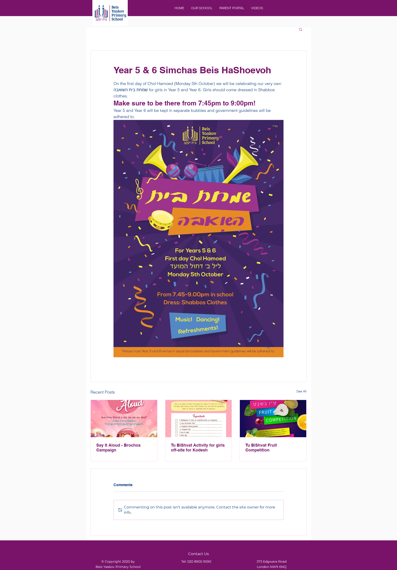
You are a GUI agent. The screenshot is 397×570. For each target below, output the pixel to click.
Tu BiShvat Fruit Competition (261, 447)
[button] (300, 29)
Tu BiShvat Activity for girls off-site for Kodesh (198, 447)
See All (301, 391)
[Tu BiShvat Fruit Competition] (273, 418)
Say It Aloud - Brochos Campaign (118, 447)
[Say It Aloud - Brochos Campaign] (124, 418)
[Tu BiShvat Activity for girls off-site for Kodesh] (198, 418)
